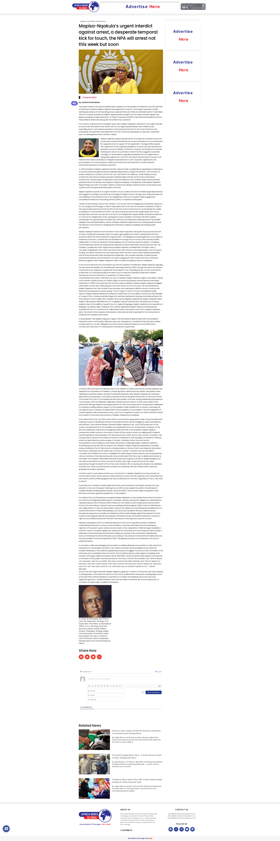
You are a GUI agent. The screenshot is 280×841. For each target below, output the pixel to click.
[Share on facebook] (81, 656)
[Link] (113, 686)
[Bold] (89, 686)
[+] (119, 686)
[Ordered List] (101, 686)
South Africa (101, 21)
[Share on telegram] (93, 656)
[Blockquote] (107, 686)
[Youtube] (187, 829)
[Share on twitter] (87, 656)
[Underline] (95, 686)
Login (159, 671)
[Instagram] (181, 829)
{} (116, 686)
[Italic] (92, 686)
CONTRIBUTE (126, 830)
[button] (74, 103)
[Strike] (98, 686)
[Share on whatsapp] (99, 656)
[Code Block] (110, 686)
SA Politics (91, 21)
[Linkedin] (192, 829)
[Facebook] (170, 829)
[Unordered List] (104, 686)
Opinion (83, 21)
